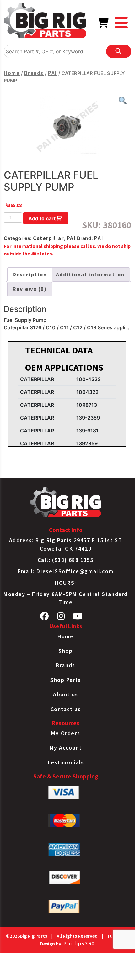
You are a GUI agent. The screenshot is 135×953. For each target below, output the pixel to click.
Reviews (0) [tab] (30, 288)
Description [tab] (30, 274)
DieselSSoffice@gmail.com (74, 571)
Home (12, 73)
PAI (52, 73)
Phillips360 (79, 943)
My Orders (65, 733)
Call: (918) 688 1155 (66, 560)
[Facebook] (44, 618)
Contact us (66, 709)
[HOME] (45, 22)
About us (65, 694)
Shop (65, 650)
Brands (34, 73)
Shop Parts (65, 680)
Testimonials (65, 762)
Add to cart (42, 218)
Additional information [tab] (90, 274)
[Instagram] (61, 618)
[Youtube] (78, 618)
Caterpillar (48, 238)
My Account (66, 747)
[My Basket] (103, 24)
